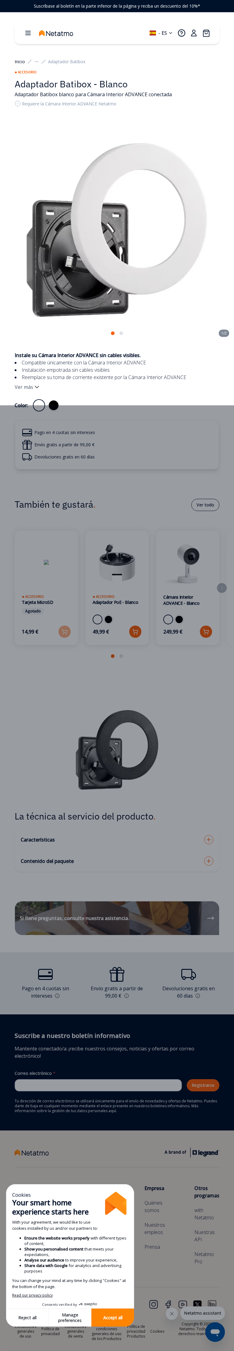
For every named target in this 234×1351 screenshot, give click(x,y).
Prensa (152, 1246)
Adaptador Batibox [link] (66, 61)
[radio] (39, 405)
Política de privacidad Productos (136, 1331)
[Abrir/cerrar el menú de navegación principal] (28, 33)
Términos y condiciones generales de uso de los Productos (107, 1331)
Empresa (154, 1188)
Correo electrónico (35, 1073)
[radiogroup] (46, 405)
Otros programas (206, 1192)
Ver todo (205, 505)
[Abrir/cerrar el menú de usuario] (193, 33)
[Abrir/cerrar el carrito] (206, 33)
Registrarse (203, 1085)
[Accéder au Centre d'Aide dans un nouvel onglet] (181, 33)
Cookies (157, 1331)
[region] (117, 6)
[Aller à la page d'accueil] (62, 33)
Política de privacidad (50, 1331)
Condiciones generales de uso (25, 1331)
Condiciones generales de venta (75, 1331)
